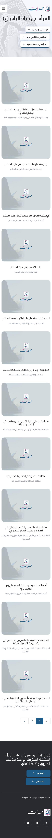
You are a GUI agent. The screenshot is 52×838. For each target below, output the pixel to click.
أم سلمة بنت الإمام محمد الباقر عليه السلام (26, 215)
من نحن (40, 773)
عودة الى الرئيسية (40, 30)
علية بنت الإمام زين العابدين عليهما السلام (26, 369)
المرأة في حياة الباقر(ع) (26, 18)
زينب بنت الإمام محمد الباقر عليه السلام (26, 164)
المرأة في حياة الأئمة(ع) (37, 44)
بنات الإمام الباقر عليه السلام (26, 266)
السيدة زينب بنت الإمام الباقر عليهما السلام (26, 318)
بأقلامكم (40, 781)
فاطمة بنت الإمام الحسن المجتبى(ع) (26, 475)
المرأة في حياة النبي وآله (36, 37)
